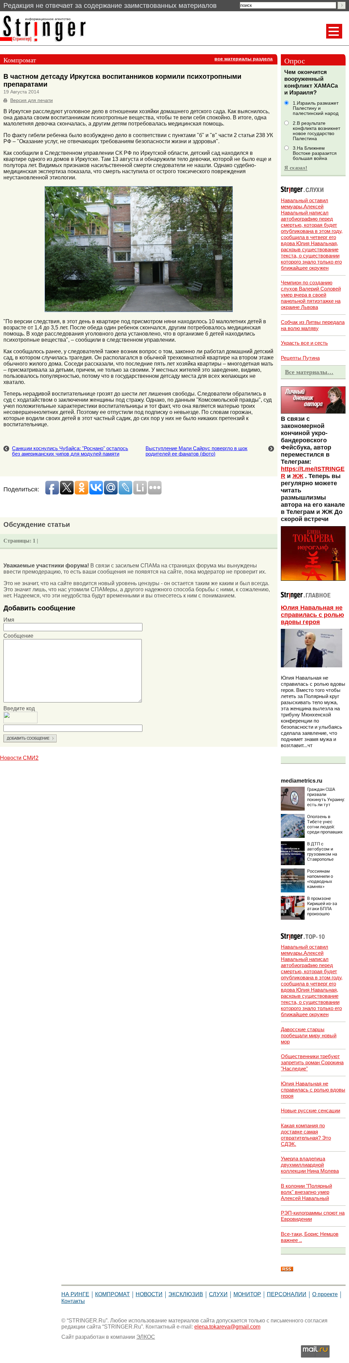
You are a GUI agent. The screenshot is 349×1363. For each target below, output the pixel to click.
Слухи (218, 1294)
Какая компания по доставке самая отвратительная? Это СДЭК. (306, 1135)
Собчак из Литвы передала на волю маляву (313, 325)
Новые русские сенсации (310, 1110)
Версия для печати (31, 100)
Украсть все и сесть (304, 343)
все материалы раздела (243, 58)
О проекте (325, 1294)
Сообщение (18, 636)
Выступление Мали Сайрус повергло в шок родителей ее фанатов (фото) (196, 451)
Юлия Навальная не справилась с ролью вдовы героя (312, 614)
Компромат (112, 1294)
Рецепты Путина (300, 358)
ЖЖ (297, 476)
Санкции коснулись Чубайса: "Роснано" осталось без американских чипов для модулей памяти (70, 451)
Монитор (247, 1294)
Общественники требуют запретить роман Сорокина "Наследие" (312, 1062)
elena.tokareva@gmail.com (227, 1327)
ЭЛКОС (145, 1337)
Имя (8, 620)
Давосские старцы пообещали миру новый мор (308, 1035)
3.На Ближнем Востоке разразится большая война (315, 153)
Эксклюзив (185, 1294)
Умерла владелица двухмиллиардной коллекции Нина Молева (310, 1165)
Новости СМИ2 (19, 758)
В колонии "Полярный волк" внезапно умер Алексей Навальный (306, 1192)
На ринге (75, 1294)
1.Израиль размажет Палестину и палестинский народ (315, 108)
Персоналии (286, 1294)
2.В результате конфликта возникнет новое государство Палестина (316, 131)
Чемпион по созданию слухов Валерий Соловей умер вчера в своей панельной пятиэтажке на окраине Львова (311, 295)
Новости (149, 1294)
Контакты (73, 1301)
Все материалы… (309, 372)
